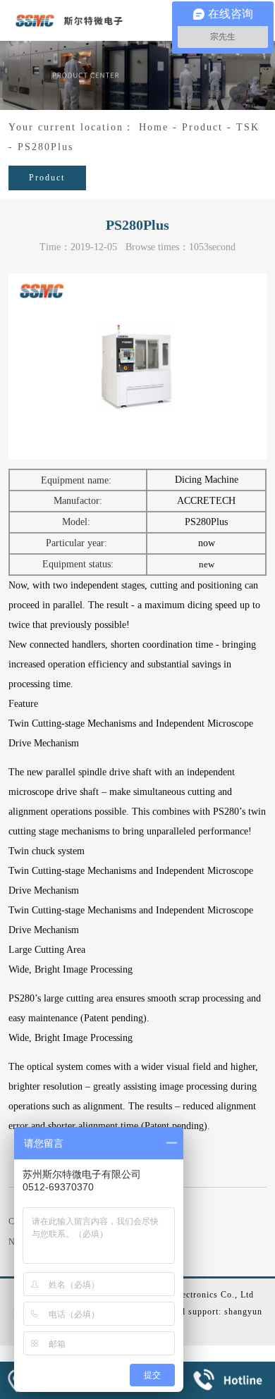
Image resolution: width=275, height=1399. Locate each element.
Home (154, 127)
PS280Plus (45, 147)
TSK (247, 127)
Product (202, 127)
